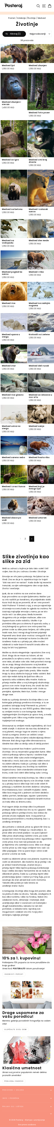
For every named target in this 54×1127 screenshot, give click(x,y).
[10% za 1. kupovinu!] (27, 940)
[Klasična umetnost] (27, 1050)
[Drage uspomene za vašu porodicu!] (27, 995)
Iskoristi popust (13, 974)
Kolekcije (21, 18)
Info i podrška (10, 1098)
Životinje (31, 18)
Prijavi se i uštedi (13, 1107)
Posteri (11, 18)
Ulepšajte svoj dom (15, 1029)
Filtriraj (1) (15, 33)
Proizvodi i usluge (13, 1090)
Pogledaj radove (14, 1081)
